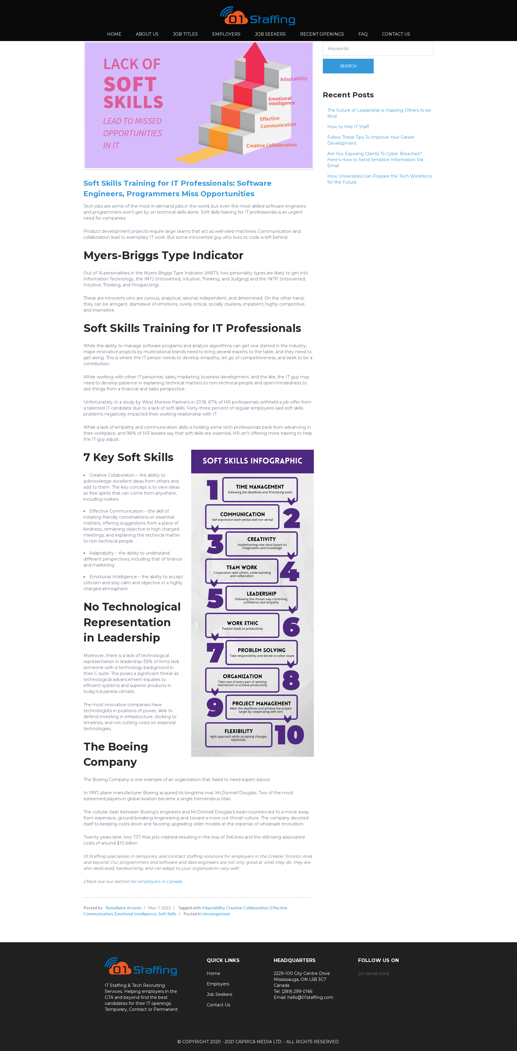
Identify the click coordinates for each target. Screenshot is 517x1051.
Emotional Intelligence (135, 913)
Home (213, 973)
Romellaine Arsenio (124, 907)
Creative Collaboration (247, 907)
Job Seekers (219, 994)
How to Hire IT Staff (348, 126)
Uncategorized (216, 913)
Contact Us (218, 1005)
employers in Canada (160, 881)
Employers (218, 984)
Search (348, 65)
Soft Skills (167, 913)
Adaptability (213, 907)
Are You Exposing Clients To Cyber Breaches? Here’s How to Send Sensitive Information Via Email (375, 159)
